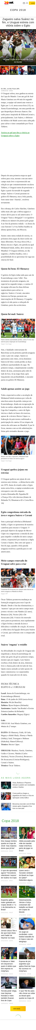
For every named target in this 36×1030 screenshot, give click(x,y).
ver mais (16, 1009)
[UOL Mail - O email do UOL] (24, 3)
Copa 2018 (18, 10)
